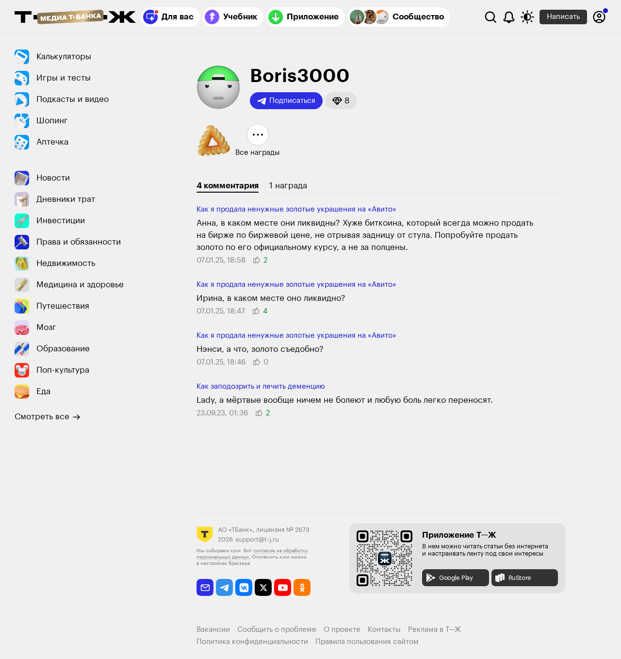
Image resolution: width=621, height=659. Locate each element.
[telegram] (224, 587)
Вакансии (213, 629)
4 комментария (227, 185)
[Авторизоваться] (599, 17)
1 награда (288, 185)
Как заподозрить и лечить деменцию (260, 386)
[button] (341, 100)
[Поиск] (490, 17)
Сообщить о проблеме (276, 629)
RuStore (519, 578)
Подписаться (292, 100)
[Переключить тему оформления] (527, 17)
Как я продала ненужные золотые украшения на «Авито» (296, 209)
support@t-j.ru (257, 539)
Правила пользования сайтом (367, 641)
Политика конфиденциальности (252, 641)
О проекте (342, 629)
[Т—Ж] (75, 18)
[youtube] (282, 587)
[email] (204, 587)
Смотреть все (42, 416)
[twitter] (263, 587)
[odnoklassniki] (302, 587)
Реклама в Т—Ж (434, 629)
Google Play (456, 578)
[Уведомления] (509, 17)
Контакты (384, 629)
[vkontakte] (243, 587)
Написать (563, 16)
